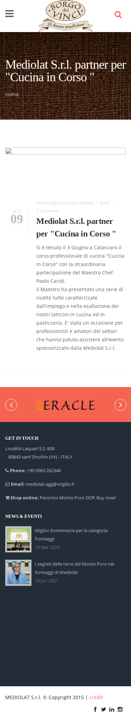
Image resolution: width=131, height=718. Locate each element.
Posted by (64, 203)
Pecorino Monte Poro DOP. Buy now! (78, 497)
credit (96, 697)
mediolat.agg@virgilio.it (50, 484)
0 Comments (47, 211)
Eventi (105, 203)
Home (12, 94)
